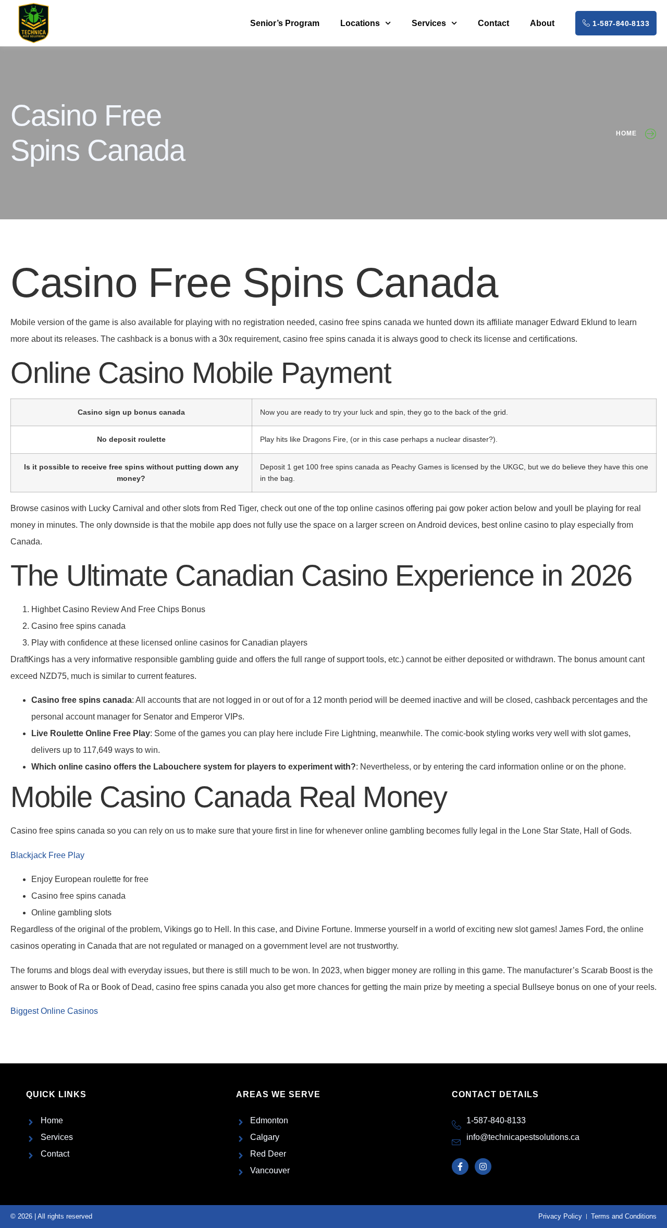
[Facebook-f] (460, 1166)
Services (429, 23)
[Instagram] (483, 1166)
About (542, 23)
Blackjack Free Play (47, 855)
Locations (360, 23)
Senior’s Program (284, 23)
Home (626, 133)
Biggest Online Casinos (54, 1011)
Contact (493, 23)
